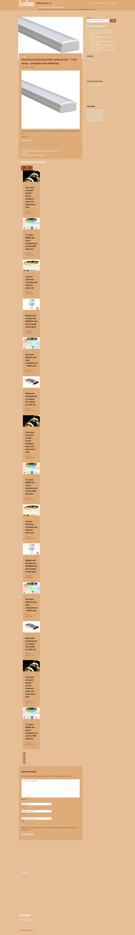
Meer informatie (26, 140)
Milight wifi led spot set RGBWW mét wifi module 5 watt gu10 (31, 321)
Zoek (113, 20)
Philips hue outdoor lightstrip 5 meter (33, 154)
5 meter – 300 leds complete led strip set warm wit (31, 282)
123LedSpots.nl (100, 3)
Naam (23, 806)
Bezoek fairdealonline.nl (94, 120)
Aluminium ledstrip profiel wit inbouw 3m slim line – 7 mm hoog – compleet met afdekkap (102, 33)
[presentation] (31, 176)
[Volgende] (30, 168)
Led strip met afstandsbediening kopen (51, 7)
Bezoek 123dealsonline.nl (95, 114)
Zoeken (89, 18)
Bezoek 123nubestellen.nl (95, 116)
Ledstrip (23, 56)
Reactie (24, 799)
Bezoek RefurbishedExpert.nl (96, 110)
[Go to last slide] (24, 168)
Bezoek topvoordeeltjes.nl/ (95, 118)
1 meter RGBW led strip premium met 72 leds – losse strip (39, 150)
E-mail (24, 813)
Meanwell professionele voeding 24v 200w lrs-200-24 (31, 399)
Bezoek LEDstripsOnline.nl (95, 112)
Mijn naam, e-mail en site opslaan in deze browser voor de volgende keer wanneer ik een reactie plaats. (49, 829)
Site (22, 821)
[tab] (24, 752)
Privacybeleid (111, 3)
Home (92, 3)
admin (25, 67)
